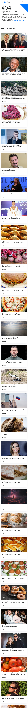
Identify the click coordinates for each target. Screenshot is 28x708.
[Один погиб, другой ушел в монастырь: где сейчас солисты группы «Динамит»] (14, 44)
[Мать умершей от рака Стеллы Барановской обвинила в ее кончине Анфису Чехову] (14, 452)
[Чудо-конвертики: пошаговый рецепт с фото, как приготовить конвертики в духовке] (14, 236)
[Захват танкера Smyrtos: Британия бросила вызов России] (14, 332)
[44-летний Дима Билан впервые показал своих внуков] (14, 164)
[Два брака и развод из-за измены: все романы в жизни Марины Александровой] (14, 620)
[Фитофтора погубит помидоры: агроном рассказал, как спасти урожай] (14, 668)
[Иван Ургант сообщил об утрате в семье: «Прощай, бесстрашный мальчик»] (14, 140)
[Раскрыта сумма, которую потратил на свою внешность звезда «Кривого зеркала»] (14, 68)
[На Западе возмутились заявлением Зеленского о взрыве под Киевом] (14, 356)
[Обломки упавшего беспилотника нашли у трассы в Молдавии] (14, 380)
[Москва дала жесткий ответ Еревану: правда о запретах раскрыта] (14, 404)
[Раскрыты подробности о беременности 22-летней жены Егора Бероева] (14, 644)
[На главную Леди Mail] (8, 2)
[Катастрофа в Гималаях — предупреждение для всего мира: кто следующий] (14, 92)
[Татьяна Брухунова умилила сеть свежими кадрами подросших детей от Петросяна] (14, 692)
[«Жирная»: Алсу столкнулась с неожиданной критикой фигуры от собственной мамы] (14, 212)
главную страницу (19, 20)
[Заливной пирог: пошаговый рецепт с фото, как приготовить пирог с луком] (14, 284)
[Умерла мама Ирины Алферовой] (14, 188)
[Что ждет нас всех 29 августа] (14, 500)
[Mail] (5, 2)
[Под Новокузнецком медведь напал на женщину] (14, 428)
